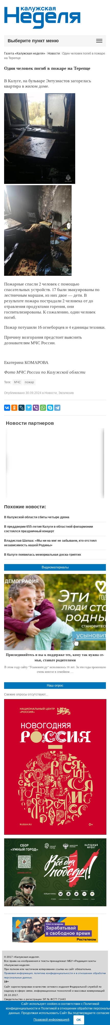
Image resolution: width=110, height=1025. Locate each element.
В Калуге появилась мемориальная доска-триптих (42, 554)
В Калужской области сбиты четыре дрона (36, 517)
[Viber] (36, 408)
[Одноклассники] (14, 408)
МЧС (17, 382)
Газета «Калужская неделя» (24, 53)
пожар (29, 382)
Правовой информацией (51, 1019)
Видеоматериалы (55, 567)
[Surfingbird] (29, 408)
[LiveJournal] (21, 408)
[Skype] (50, 408)
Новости (54, 53)
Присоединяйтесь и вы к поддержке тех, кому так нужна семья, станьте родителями (55, 657)
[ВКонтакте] (7, 408)
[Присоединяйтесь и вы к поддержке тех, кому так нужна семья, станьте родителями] (55, 612)
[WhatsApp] (43, 408)
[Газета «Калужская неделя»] (42, 26)
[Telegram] (57, 408)
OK (78, 1020)
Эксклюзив (66, 393)
